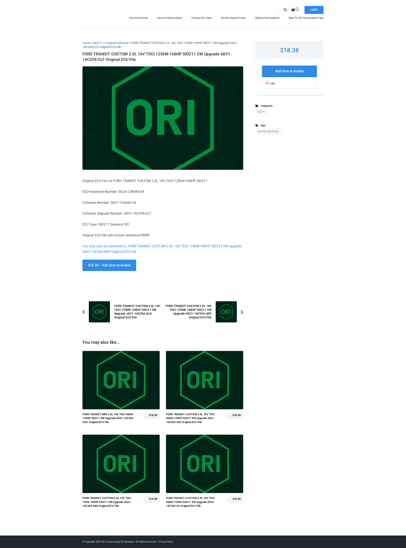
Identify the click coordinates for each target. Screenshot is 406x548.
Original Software (116, 43)
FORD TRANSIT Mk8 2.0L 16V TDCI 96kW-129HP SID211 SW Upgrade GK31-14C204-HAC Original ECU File (108, 418)
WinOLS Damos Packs (233, 17)
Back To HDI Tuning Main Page (306, 17)
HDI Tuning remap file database (117, 541)
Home (86, 43)
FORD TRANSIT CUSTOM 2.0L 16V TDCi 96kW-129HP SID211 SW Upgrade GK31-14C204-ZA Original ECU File (190, 501)
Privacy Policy (165, 541)
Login (314, 9)
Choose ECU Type (201, 17)
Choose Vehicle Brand (169, 17)
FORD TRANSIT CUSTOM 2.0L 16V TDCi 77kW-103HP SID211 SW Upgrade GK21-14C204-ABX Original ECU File (107, 501)
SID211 (98, 43)
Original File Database (267, 17)
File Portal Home (138, 17)
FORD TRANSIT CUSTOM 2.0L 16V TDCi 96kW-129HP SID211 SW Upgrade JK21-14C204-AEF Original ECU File (190, 418)
